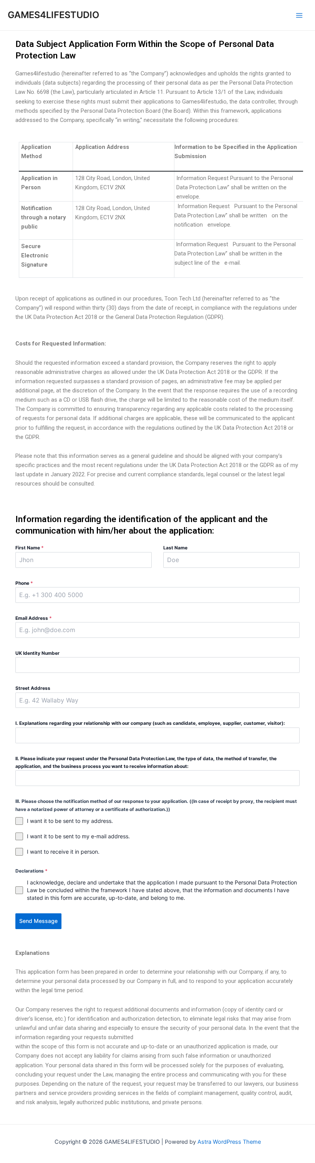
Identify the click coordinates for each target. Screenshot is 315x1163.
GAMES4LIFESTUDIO (53, 14)
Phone (24, 583)
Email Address (33, 618)
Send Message (38, 921)
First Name (29, 548)
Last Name (175, 548)
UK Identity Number (37, 653)
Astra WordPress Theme (229, 1141)
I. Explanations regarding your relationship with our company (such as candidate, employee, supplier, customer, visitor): (150, 723)
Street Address (32, 688)
